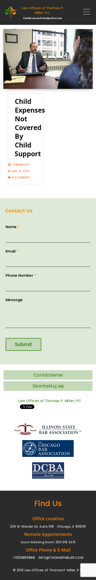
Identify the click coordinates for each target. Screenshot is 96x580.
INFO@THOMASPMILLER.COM (61, 557)
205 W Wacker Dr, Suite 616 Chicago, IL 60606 (48, 526)
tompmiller (21, 165)
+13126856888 (24, 557)
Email (12, 251)
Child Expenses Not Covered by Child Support (30, 127)
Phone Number (21, 275)
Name (12, 226)
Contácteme (48, 375)
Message (14, 299)
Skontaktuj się (48, 386)
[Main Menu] (85, 12)
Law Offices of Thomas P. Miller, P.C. (42, 10)
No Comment (21, 177)
